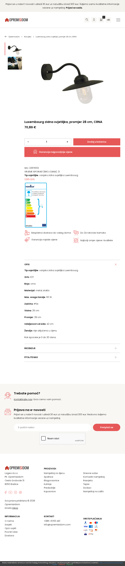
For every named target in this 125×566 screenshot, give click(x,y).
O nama (9, 520)
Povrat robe (11, 531)
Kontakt (49, 516)
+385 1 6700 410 (52, 520)
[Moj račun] (94, 20)
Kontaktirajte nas (23, 399)
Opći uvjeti (10, 528)
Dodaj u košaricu (96, 141)
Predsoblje (49, 487)
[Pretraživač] (86, 20)
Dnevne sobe (90, 473)
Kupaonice (50, 491)
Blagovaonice (51, 480)
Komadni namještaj (94, 476)
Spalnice (48, 476)
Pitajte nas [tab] (31, 357)
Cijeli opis (29, 178)
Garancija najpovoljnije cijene (55, 152)
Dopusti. (69, 564)
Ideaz (15, 508)
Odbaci (62, 564)
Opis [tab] (27, 264)
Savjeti (8, 524)
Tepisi (86, 484)
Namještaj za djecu (54, 473)
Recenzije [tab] (29, 348)
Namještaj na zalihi (93, 491)
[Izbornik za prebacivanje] (118, 20)
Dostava (9, 535)
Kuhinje (48, 484)
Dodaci (87, 487)
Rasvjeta (88, 480)
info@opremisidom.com (57, 524)
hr (108, 20)
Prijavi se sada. (74, 7)
